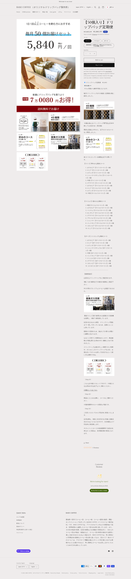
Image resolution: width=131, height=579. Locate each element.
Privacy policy (73, 573)
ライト (88, 41)
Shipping (94, 34)
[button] (95, 7)
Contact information (110, 574)
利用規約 (19, 520)
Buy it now (99, 65)
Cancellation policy (110, 573)
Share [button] (87, 443)
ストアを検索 (20, 517)
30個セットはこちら (90, 390)
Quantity (86, 50)
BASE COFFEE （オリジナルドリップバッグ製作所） (37, 573)
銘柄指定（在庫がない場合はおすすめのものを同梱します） (99, 45)
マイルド (97, 41)
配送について (20, 523)
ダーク (106, 41)
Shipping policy (92, 573)
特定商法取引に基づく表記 (24, 529)
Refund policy (65, 573)
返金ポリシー (20, 526)
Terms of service (83, 573)
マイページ (19, 532)
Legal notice (101, 573)
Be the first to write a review (99, 490)
